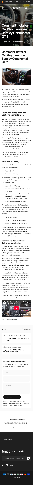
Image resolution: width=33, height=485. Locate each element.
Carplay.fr (16, 8)
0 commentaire (27, 329)
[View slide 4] (20, 427)
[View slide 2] (15, 427)
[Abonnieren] (27, 459)
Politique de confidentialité (10, 403)
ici (16, 319)
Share (5, 329)
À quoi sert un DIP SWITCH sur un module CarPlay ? (14, 351)
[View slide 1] (13, 427)
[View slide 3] (17, 427)
